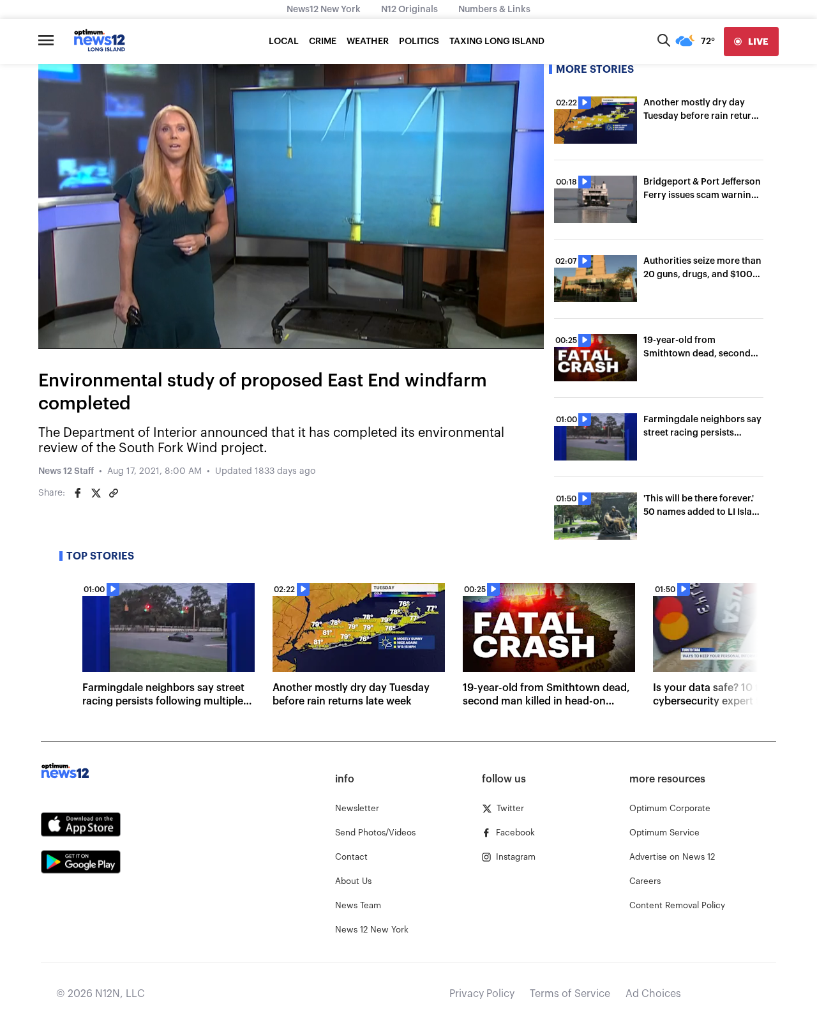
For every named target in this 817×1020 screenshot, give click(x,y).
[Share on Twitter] (96, 493)
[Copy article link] (114, 493)
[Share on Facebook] (78, 493)
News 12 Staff (66, 471)
